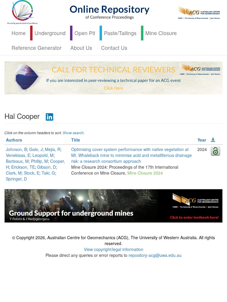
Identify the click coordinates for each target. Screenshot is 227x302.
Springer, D (16, 179)
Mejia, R (52, 149)
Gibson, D (46, 167)
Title (75, 140)
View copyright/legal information (113, 249)
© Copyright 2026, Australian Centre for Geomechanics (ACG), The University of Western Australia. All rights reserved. (113, 240)
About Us (81, 47)
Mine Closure (161, 33)
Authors (14, 140)
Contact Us (114, 47)
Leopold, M (43, 155)
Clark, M (14, 173)
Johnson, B (16, 149)
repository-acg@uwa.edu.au (155, 255)
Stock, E (31, 173)
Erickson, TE (23, 167)
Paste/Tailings (120, 33)
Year (201, 140)
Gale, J (36, 149)
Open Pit (84, 33)
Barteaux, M (17, 161)
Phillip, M (39, 161)
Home (19, 33)
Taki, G (48, 173)
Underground (50, 33)
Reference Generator (36, 47)
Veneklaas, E (18, 155)
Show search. (74, 132)
